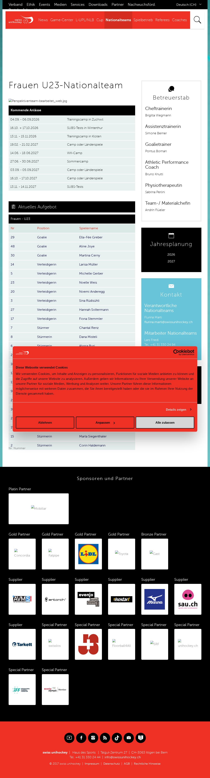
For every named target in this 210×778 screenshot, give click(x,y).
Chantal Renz (89, 328)
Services (77, 4)
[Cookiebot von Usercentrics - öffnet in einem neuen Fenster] (176, 352)
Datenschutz (111, 763)
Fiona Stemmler (91, 319)
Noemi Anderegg (92, 291)
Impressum (92, 763)
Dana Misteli (88, 337)
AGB (127, 763)
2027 (171, 261)
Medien (60, 4)
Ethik (31, 4)
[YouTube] (69, 738)
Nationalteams (118, 20)
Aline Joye (87, 246)
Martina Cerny (89, 255)
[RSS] (105, 738)
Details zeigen (176, 409)
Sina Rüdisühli (89, 301)
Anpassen (103, 422)
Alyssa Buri (87, 346)
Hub (38, 10)
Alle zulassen (165, 422)
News (43, 20)
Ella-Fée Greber (91, 237)
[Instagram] (93, 738)
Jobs (26, 10)
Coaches (179, 20)
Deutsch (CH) (186, 5)
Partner (118, 4)
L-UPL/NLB (85, 20)
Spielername (88, 228)
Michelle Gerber (91, 273)
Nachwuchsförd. (142, 4)
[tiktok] (117, 738)
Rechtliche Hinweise (147, 763)
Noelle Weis (88, 282)
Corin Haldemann (92, 445)
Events (44, 4)
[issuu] (141, 738)
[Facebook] (81, 738)
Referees (162, 20)
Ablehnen (45, 422)
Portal (13, 10)
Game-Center (61, 20)
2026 (171, 254)
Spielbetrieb (143, 20)
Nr (12, 228)
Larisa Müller (88, 264)
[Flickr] (129, 738)
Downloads (98, 4)
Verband (16, 4)
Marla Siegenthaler (93, 436)
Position (43, 228)
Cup (99, 20)
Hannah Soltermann (93, 310)
